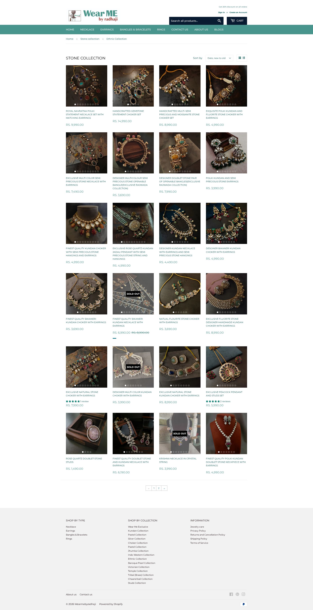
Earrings (107, 29)
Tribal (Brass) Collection (141, 575)
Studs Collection (137, 583)
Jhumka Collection (138, 550)
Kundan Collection (138, 530)
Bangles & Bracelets (135, 29)
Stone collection (89, 38)
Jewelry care (197, 526)
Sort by (197, 58)
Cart (239, 20)
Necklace (87, 29)
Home (70, 29)
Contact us (179, 29)
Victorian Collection (138, 567)
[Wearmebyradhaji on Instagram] (243, 595)
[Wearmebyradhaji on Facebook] (231, 595)
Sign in (221, 12)
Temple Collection (138, 571)
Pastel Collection (137, 534)
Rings (161, 29)
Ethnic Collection (137, 558)
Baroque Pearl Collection (141, 563)
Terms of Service (199, 542)
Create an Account (238, 12)
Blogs (219, 29)
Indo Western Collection (141, 554)
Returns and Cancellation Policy (207, 534)
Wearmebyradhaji (85, 604)
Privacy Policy (198, 530)
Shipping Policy (198, 538)
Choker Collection (138, 542)
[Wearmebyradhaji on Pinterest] (237, 595)
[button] (73, 401)
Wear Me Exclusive (138, 526)
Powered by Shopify (111, 604)
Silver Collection (136, 538)
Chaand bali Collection (140, 579)
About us (201, 29)
